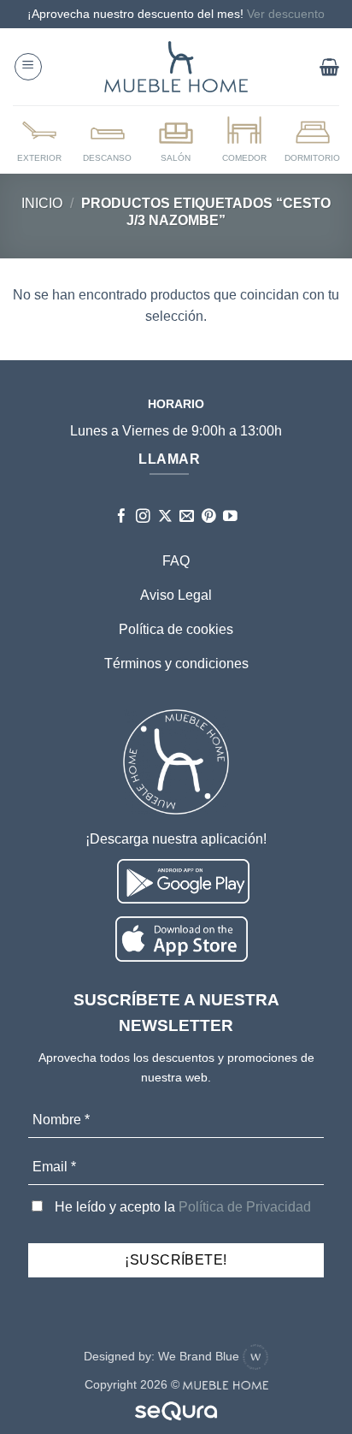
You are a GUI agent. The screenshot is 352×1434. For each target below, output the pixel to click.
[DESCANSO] (107, 138)
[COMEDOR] (244, 138)
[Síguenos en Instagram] (143, 517)
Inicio (41, 203)
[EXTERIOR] (39, 138)
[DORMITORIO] (313, 138)
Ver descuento (286, 14)
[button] (28, 66)
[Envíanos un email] (186, 517)
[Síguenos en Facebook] (121, 517)
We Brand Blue (200, 1356)
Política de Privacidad (245, 1207)
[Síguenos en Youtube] (230, 517)
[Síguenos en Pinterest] (209, 517)
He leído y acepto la (181, 1207)
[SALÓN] (176, 138)
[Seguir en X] (165, 517)
